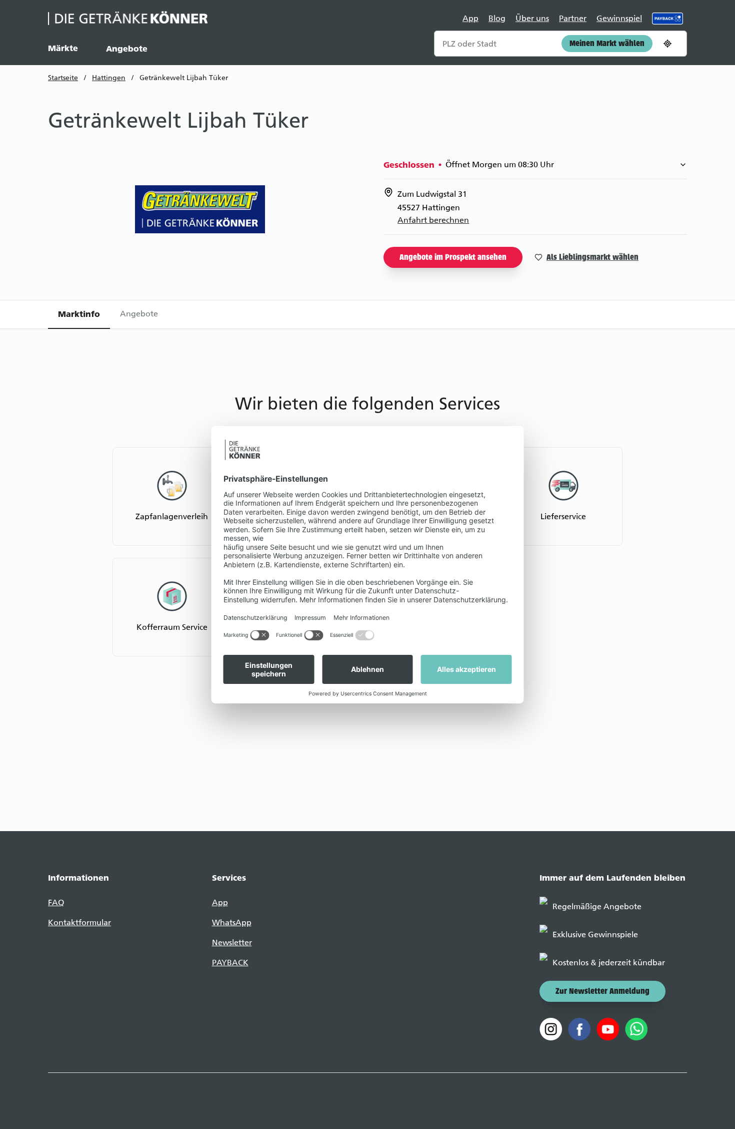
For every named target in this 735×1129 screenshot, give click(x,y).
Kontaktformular (79, 922)
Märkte (63, 48)
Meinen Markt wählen (607, 44)
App (470, 18)
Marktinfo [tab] (79, 314)
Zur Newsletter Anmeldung (603, 991)
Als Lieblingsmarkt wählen (592, 257)
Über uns (532, 18)
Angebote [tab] (139, 313)
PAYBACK (230, 962)
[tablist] (367, 314)
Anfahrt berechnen (433, 220)
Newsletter (232, 942)
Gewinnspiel (619, 18)
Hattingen (109, 78)
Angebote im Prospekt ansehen (453, 257)
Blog (497, 18)
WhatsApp (232, 922)
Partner (572, 18)
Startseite (63, 78)
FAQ (56, 902)
